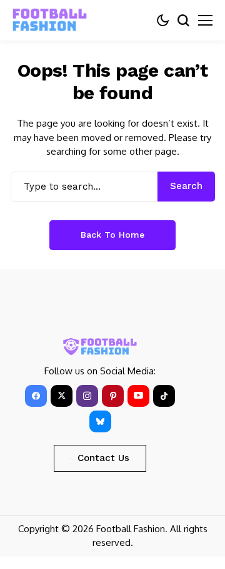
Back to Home (112, 235)
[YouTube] (138, 396)
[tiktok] (164, 396)
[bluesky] (100, 421)
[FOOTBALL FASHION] (50, 20)
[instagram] (87, 396)
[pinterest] (113, 396)
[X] (61, 396)
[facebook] (36, 396)
